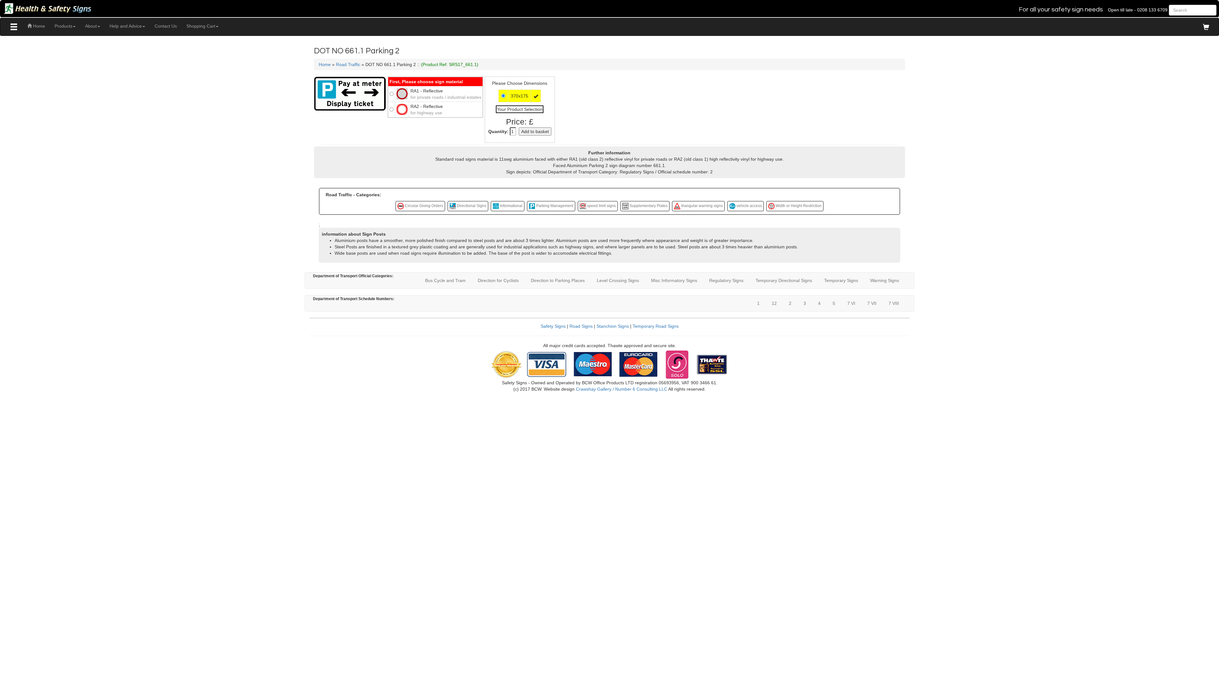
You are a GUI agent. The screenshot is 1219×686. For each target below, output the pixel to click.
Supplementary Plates (648, 206)
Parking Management (554, 206)
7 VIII (894, 303)
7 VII (871, 303)
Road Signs (581, 326)
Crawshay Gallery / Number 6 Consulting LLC (621, 389)
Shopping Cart (200, 26)
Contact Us (166, 26)
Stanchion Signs (612, 326)
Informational (511, 206)
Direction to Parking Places (558, 280)
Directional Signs (471, 206)
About (91, 26)
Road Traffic (348, 64)
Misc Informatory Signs (674, 280)
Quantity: (498, 131)
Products (63, 26)
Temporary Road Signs (656, 326)
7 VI (851, 303)
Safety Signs (553, 326)
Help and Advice (126, 26)
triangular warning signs (701, 206)
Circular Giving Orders (423, 206)
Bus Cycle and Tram (445, 280)
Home (38, 26)
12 (774, 303)
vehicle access (749, 206)
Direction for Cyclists (498, 280)
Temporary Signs (841, 280)
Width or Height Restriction (798, 206)
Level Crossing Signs (618, 280)
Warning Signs (884, 280)
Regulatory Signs (726, 280)
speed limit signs (601, 206)
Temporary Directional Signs (784, 280)
